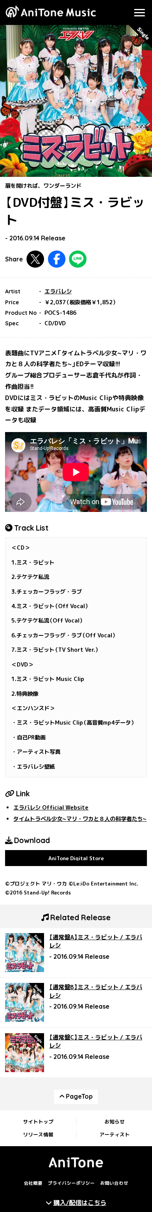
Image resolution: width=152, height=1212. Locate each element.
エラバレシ (58, 291)
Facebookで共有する (56, 259)
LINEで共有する (78, 259)
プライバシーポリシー (71, 1183)
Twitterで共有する (35, 259)
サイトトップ (38, 1121)
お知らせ (114, 1121)
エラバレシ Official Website (50, 808)
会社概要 (33, 1183)
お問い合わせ (114, 1183)
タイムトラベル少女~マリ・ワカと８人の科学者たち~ (80, 819)
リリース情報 (38, 1134)
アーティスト (114, 1134)
